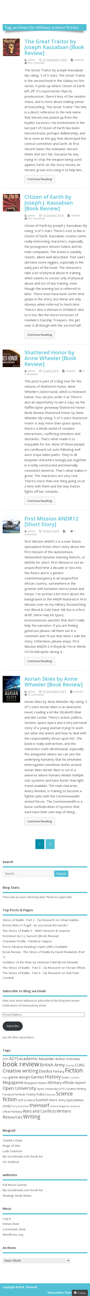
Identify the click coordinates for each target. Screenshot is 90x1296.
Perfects (20, 1094)
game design (19, 1077)
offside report (74, 1082)
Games (37, 1077)
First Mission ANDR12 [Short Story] (51, 521)
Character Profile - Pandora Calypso (27, 941)
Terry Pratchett (20, 1106)
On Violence (11, 1162)
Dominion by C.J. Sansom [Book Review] (30, 936)
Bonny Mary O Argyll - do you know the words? (35, 925)
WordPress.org (13, 1234)
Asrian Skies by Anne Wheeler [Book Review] (53, 681)
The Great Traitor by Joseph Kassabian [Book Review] (54, 47)
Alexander (46, 1058)
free (5, 1077)
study (7, 1106)
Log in (7, 1218)
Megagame (13, 1082)
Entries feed (11, 1224)
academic (28, 1058)
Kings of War (11, 1146)
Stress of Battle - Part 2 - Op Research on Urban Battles (41, 920)
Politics (41, 1094)
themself (39, 1105)
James (31, 60)
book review (21, 1064)
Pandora (8, 1094)
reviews (79, 60)
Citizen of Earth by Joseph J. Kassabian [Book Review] (48, 202)
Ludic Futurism (12, 1151)
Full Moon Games (15, 1185)
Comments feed (14, 1229)
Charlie (70, 1065)
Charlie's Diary (12, 1140)
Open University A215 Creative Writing (61, 1089)
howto (65, 1077)
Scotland (29, 1100)
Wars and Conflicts (39, 1111)
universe (75, 1106)
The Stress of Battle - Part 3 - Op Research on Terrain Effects (44, 968)
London (75, 1077)
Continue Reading (39, 179)
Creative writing (20, 1070)
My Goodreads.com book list (23, 1156)
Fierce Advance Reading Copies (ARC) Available (35, 947)
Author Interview (67, 1059)
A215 (13, 1058)
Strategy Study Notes (17, 1196)
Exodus (45, 1071)
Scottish (42, 1100)
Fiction (74, 1070)
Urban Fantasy (12, 1111)
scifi (20, 1100)
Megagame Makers (35, 1083)
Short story (57, 1100)
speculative (75, 1100)
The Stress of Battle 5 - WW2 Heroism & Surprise (36, 931)
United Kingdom (59, 1106)
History (53, 1076)
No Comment (36, 63)
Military (54, 1082)
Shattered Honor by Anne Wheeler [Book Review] (50, 358)
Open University (19, 1088)
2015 (6, 1059)
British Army (52, 1065)
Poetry (31, 1094)
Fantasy (58, 1071)
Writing (31, 1116)
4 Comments (36, 694)
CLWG (80, 1065)
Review (51, 1094)
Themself (45, 7)
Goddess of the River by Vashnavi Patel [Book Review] (40, 962)
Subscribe (13, 1026)
